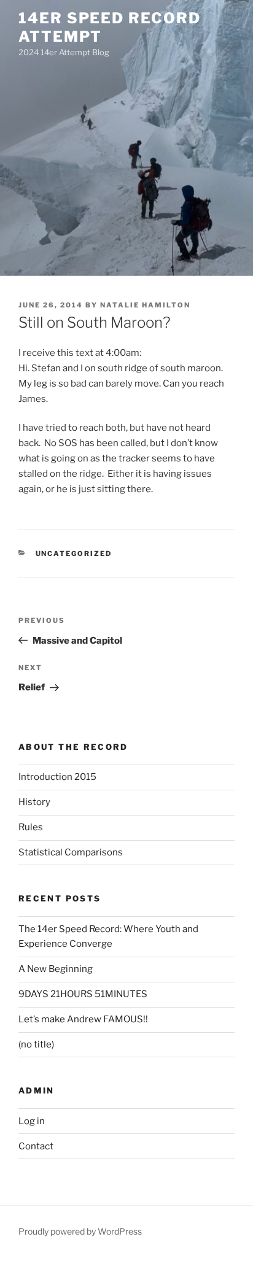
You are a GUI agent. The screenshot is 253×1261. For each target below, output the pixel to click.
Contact (35, 1146)
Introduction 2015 (57, 776)
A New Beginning (55, 968)
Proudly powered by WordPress (80, 1231)
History (34, 802)
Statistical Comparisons (70, 852)
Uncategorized (74, 553)
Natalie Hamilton (145, 305)
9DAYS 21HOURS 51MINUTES (82, 994)
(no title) (36, 1044)
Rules (30, 827)
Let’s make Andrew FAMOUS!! (83, 1019)
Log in (31, 1121)
